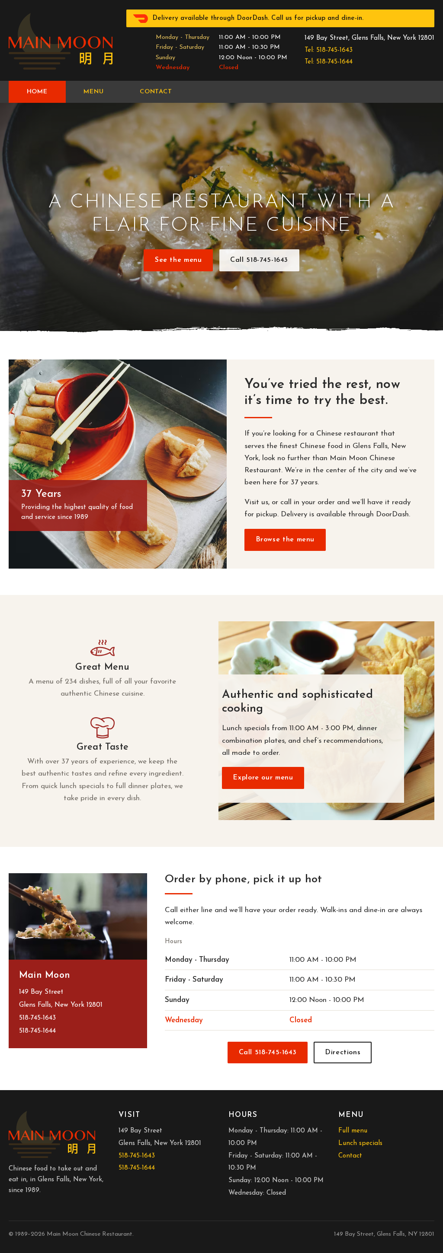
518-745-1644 (37, 1030)
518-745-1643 (37, 1017)
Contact (156, 92)
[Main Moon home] (60, 41)
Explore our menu (263, 777)
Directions (342, 1052)
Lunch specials (360, 1143)
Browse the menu (285, 539)
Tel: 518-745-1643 (329, 50)
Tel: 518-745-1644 (329, 62)
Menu (93, 92)
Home (37, 92)
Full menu (352, 1131)
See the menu (178, 260)
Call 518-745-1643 (259, 260)
